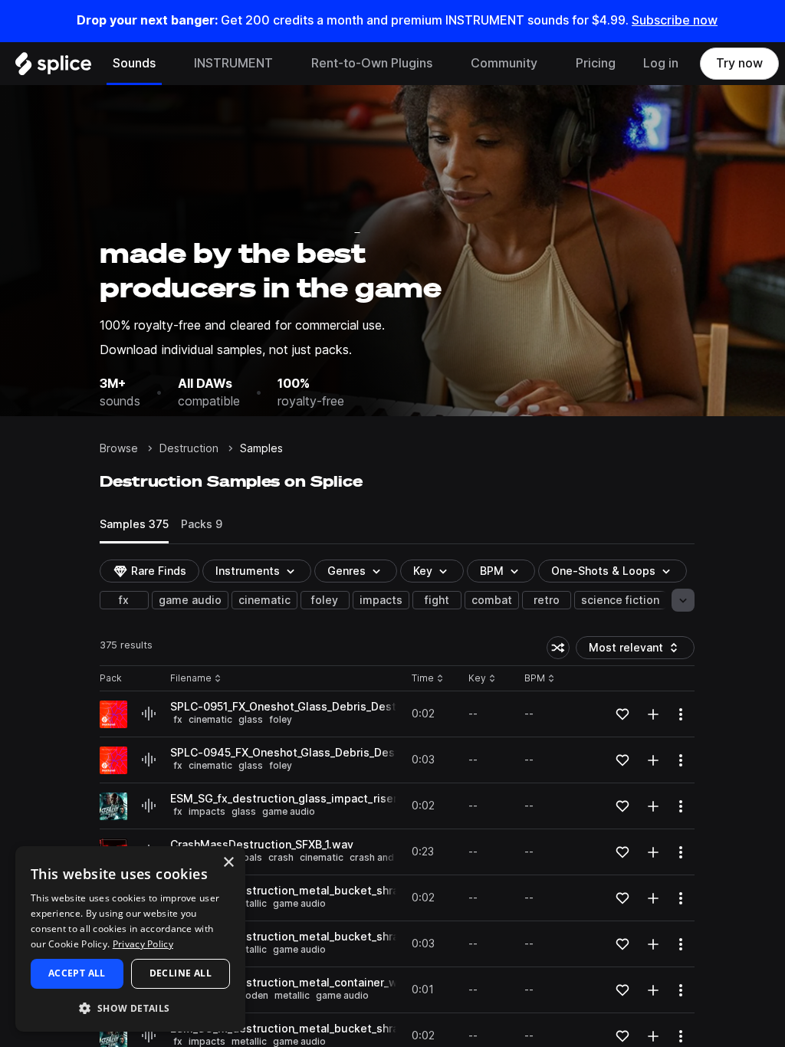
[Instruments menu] (284, 63)
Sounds (134, 63)
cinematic (264, 600)
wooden (250, 995)
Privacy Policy (143, 943)
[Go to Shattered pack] (113, 714)
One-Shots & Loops (603, 571)
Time (428, 678)
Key (483, 678)
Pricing (596, 63)
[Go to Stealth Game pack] (113, 806)
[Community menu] (549, 63)
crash (281, 857)
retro (547, 600)
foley (324, 600)
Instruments (247, 571)
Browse (119, 448)
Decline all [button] (180, 973)
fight (437, 600)
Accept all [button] (77, 973)
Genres (346, 571)
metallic (249, 903)
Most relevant (631, 650)
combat (491, 600)
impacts (381, 600)
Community (504, 63)
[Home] (53, 67)
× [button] (228, 862)
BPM (492, 571)
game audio (190, 600)
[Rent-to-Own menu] (443, 63)
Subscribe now (675, 20)
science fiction (620, 600)
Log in (660, 63)
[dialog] (130, 939)
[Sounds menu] (167, 63)
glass (250, 719)
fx (124, 600)
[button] (130, 1007)
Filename (191, 678)
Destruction (188, 448)
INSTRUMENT (233, 63)
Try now (739, 63)
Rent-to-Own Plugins (371, 63)
